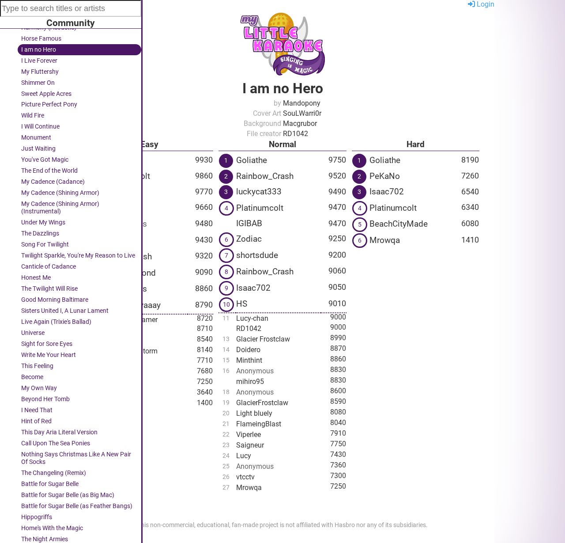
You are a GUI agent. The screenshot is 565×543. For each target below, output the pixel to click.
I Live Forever (39, 61)
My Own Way (39, 388)
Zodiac (249, 239)
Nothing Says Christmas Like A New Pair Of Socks (76, 458)
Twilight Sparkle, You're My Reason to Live (78, 255)
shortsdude (257, 255)
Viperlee (248, 434)
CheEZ (115, 240)
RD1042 (248, 328)
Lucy (243, 456)
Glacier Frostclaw (263, 339)
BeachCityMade (398, 224)
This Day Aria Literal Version (59, 432)
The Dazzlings (40, 233)
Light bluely (121, 330)
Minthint (249, 360)
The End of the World (49, 171)
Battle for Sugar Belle (50, 484)
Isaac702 (253, 288)
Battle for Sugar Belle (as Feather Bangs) (76, 506)
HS (241, 304)
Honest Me (36, 277)
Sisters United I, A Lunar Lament (65, 311)
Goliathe (118, 160)
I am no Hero (38, 49)
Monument (36, 137)
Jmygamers (125, 289)
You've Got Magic (44, 159)
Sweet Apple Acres (46, 94)
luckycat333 (259, 191)
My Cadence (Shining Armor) (60, 193)
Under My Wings (43, 222)
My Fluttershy (40, 72)
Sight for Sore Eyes (46, 344)
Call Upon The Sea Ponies (55, 443)
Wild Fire (32, 115)
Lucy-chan (252, 318)
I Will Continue (40, 126)
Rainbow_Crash (265, 176)
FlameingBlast (258, 424)
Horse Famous (41, 38)
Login (484, 4)
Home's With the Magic (52, 528)
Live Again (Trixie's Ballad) (56, 322)
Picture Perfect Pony (49, 104)
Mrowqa (115, 393)
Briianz (113, 383)
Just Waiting (38, 148)
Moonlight (119, 361)
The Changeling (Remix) (53, 473)
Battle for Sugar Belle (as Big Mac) (67, 495)
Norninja (118, 191)
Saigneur (117, 404)
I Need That (37, 410)
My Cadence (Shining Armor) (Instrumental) (60, 207)
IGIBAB (249, 223)
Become (32, 377)
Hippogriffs (36, 517)
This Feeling (37, 366)
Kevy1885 (121, 208)
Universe (33, 333)
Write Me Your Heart (48, 355)
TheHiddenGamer (130, 319)
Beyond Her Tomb (45, 399)
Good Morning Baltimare (54, 300)
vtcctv (245, 477)
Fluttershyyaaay (132, 305)
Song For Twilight (45, 244)
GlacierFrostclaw (262, 403)
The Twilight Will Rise (49, 288)
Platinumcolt (126, 176)
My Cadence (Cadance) (53, 182)
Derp (110, 372)
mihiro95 (250, 381)
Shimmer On (38, 83)
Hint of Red (36, 421)
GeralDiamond (129, 273)
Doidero (248, 350)
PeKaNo (384, 176)
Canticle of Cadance (48, 266)
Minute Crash (127, 256)
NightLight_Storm (130, 351)
